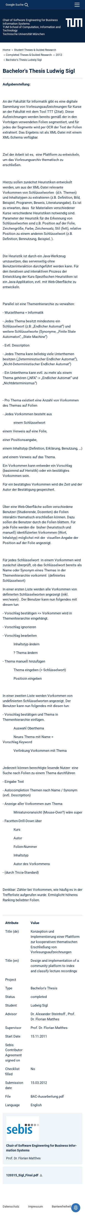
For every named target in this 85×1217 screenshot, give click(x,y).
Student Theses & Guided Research (35, 50)
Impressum (35, 1206)
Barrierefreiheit (61, 1206)
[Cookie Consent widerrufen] (75, 1207)
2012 (59, 55)
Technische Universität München (24, 34)
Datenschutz (11, 1206)
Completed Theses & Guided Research (29, 55)
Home (6, 50)
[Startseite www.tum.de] (74, 22)
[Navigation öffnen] (77, 5)
